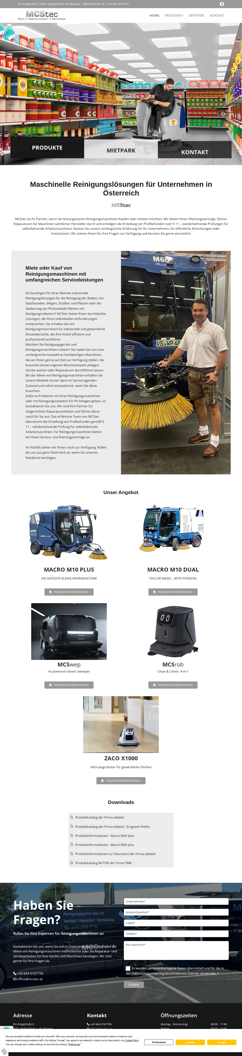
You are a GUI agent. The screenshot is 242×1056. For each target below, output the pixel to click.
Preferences (159, 1042)
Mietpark (196, 15)
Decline (190, 1042)
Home (154, 15)
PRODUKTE (47, 147)
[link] (174, 15)
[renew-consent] (4, 1051)
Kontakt (217, 15)
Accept (222, 1042)
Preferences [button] (74, 1044)
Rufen (101, 447)
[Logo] (41, 15)
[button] (69, 592)
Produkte (173, 15)
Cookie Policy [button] (132, 1040)
